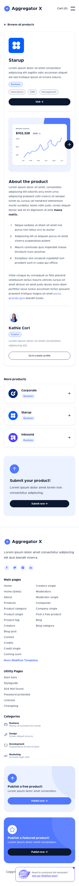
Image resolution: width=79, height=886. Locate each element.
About (8, 597)
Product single (13, 614)
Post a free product (48, 614)
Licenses (9, 700)
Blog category (45, 626)
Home (8, 586)
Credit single (12, 648)
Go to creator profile (39, 356)
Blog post (10, 631)
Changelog (11, 706)
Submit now (39, 504)
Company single (46, 608)
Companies (43, 603)
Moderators (43, 591)
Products (10, 603)
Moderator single (47, 597)
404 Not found (13, 689)
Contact (9, 637)
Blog (39, 620)
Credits (8, 643)
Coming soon (12, 654)
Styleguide (11, 683)
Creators (9, 626)
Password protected (17, 694)
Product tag (11, 620)
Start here (10, 677)
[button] (62, 8)
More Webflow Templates (21, 660)
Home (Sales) (12, 591)
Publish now (39, 801)
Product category (15, 608)
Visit (39, 102)
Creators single (46, 586)
